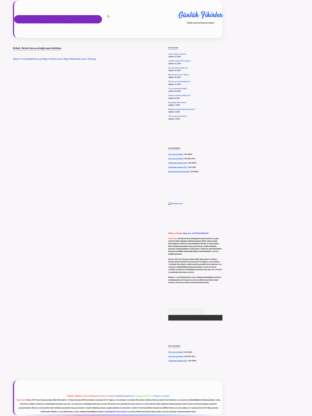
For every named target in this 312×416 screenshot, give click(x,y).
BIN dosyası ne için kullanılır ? (179, 81)
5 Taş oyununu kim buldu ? (178, 88)
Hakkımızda (88, 19)
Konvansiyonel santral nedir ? (179, 171)
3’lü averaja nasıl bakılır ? (178, 116)
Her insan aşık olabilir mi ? (178, 67)
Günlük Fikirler (200, 15)
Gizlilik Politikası (45, 19)
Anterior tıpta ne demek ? (177, 54)
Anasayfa (23, 19)
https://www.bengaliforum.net (27, 58)
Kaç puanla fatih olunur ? (177, 102)
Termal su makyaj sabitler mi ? (179, 95)
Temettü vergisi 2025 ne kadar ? (179, 60)
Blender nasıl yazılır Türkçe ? (179, 74)
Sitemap (92, 58)
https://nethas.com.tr (53, 58)
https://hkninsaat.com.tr (75, 58)
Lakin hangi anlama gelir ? (178, 162)
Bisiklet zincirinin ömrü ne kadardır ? (182, 109)
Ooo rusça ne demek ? (176, 154)
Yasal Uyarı (68, 19)
